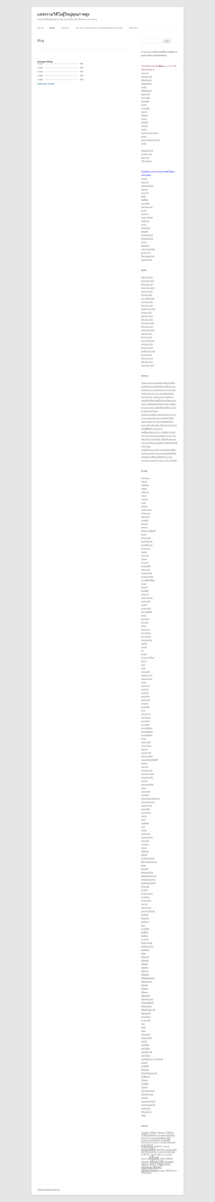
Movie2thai (146, 636)
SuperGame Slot (148, 802)
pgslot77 (145, 214)
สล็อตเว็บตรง (146, 80)
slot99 (143, 104)
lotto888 (163, 1142)
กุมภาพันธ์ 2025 (147, 340)
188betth (145, 492)
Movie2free (146, 633)
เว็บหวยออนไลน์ (148, 1090)
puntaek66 (145, 717)
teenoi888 (145, 809)
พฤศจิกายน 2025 (148, 309)
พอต (143, 925)
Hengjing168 (146, 76)
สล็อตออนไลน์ (147, 999)
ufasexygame (147, 837)
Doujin (144, 552)
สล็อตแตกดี (145, 1013)
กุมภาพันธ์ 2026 (147, 298)
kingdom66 (146, 608)
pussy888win (146, 735)
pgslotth (144, 703)
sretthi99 (145, 795)
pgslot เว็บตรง (147, 217)
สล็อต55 (144, 964)
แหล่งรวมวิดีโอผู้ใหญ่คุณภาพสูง (63, 14)
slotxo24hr (145, 791)
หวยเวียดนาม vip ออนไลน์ (152, 1059)
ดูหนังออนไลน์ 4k (148, 879)
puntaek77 (145, 721)
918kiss (144, 178)
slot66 (143, 87)
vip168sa (145, 844)
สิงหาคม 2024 (147, 362)
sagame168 (146, 752)
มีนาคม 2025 (146, 337)
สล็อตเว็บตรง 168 (148, 1009)
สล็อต (143, 953)
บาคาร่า (144, 111)
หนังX (143, 1031)
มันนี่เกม (144, 936)
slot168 (144, 781)
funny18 (144, 562)
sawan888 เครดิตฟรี (149, 759)
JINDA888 (145, 101)
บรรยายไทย (146, 900)
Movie (144, 626)
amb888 (144, 520)
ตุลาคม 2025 (146, 312)
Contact (65, 28)
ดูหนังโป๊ (144, 122)
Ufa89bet (145, 823)
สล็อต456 (145, 960)
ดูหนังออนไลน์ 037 (148, 876)
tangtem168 (146, 805)
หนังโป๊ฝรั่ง (145, 1048)
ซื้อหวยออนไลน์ (147, 256)
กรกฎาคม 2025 (147, 323)
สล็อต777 (145, 971)
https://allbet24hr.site (150, 140)
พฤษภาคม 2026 (147, 288)
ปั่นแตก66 (145, 245)
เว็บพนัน (144, 1080)
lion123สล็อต (146, 612)
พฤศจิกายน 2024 (148, 351)
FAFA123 (145, 555)
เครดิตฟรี (145, 1066)
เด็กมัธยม (145, 1069)
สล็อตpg (144, 988)
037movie (145, 478)
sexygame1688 (147, 774)
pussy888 (145, 108)
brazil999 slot (147, 541)
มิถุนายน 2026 (147, 284)
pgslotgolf (145, 700)
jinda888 (144, 590)
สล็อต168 (145, 957)
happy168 (145, 569)
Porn (143, 710)
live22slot (145, 619)
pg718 (143, 661)
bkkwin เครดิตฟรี (148, 531)
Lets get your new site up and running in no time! (99, 28)
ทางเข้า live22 (147, 893)
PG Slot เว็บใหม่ (147, 657)
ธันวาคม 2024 (147, 347)
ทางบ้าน (144, 890)
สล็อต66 (144, 967)
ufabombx (145, 833)
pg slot (144, 210)
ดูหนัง (143, 196)
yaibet (144, 847)
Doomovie (145, 548)
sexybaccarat (147, 207)
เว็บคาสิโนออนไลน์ (149, 1073)
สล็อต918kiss (146, 981)
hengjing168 (146, 573)
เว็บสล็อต (145, 1083)
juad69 (144, 604)
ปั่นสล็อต (144, 914)
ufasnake (145, 840)
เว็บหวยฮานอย (147, 1094)
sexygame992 (147, 777)
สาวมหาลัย (145, 1020)
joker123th (145, 601)
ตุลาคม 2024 (146, 354)
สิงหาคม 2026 (147, 277)
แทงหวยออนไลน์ (148, 1105)
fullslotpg (145, 221)
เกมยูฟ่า (144, 1062)
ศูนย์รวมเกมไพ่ (147, 946)
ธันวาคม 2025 (147, 305)
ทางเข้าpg (145, 897)
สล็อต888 (145, 974)
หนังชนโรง (145, 228)
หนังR (143, 1027)
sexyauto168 (146, 770)
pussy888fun (146, 728)
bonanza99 (146, 538)
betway (144, 527)
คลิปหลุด (144, 851)
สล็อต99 (144, 985)
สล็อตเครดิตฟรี (147, 1002)
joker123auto (147, 597)
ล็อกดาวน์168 (146, 943)
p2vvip (144, 647)
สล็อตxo (144, 115)
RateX (143, 738)
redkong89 (145, 742)
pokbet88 (145, 707)
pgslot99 (145, 693)
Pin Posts (133, 28)
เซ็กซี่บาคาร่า (171, 1170)
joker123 (145, 73)
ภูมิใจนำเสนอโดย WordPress (48, 1189)
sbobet (144, 763)
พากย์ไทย (145, 928)
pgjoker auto (146, 675)
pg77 (143, 664)
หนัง (143, 1024)
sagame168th (147, 756)
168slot (144, 481)
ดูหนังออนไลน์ (147, 150)
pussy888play (147, 731)
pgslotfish (145, 696)
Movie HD (145, 629)
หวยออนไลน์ (146, 259)
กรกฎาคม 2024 (147, 365)
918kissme (145, 513)
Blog (52, 28)
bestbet (144, 524)
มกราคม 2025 (147, 344)
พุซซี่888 (144, 200)
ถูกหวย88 (145, 886)
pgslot (144, 129)
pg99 (143, 668)
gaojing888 (145, 566)
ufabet (144, 830)
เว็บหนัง (144, 1087)
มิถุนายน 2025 (147, 326)
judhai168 (145, 94)
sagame (144, 189)
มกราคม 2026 (147, 302)
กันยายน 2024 (147, 358)
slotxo (144, 788)
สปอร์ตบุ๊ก (145, 950)
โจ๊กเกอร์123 (146, 161)
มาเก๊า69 (144, 939)
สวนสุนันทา (146, 1017)
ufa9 (143, 826)
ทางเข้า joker (146, 154)
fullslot (144, 559)
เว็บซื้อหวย (145, 1076)
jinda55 (144, 587)
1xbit (143, 502)
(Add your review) (45, 83)
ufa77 (143, 819)
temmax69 (145, 812)
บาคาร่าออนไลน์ (148, 249)
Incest (143, 583)
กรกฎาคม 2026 (147, 281)
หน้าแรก (40, 28)
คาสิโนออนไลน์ (147, 858)
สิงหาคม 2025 (147, 319)
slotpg (144, 119)
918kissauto (146, 509)
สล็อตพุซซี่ (145, 995)
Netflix (144, 643)
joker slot (145, 157)
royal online (146, 745)
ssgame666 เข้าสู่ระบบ (150, 798)
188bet (144, 488)
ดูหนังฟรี (144, 231)
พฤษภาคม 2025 (147, 330)
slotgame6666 (147, 784)
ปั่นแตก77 (145, 921)
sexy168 (144, 766)
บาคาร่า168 (146, 907)
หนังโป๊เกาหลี (146, 1052)
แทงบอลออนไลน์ (148, 1101)
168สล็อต (145, 485)
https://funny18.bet (149, 133)
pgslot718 (145, 685)
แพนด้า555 (145, 1108)
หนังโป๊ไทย (145, 1055)
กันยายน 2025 (147, 316)
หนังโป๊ (144, 1041)
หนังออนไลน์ (146, 1038)
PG (142, 650)
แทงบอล (144, 1098)
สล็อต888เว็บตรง (148, 978)
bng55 (144, 534)
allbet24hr (145, 516)
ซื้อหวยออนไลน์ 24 (149, 862)
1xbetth (144, 126)
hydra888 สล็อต (147, 580)
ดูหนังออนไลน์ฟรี (148, 883)
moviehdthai (146, 640)
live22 (143, 224)
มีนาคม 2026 (146, 295)
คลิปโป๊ (144, 855)
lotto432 (144, 622)
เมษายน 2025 (146, 333)
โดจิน (143, 1115)
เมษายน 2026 (146, 291)
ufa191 (144, 816)
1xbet (143, 495)
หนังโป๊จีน (145, 1045)
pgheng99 (145, 671)
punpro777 (146, 252)
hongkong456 (147, 576)
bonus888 (145, 97)
